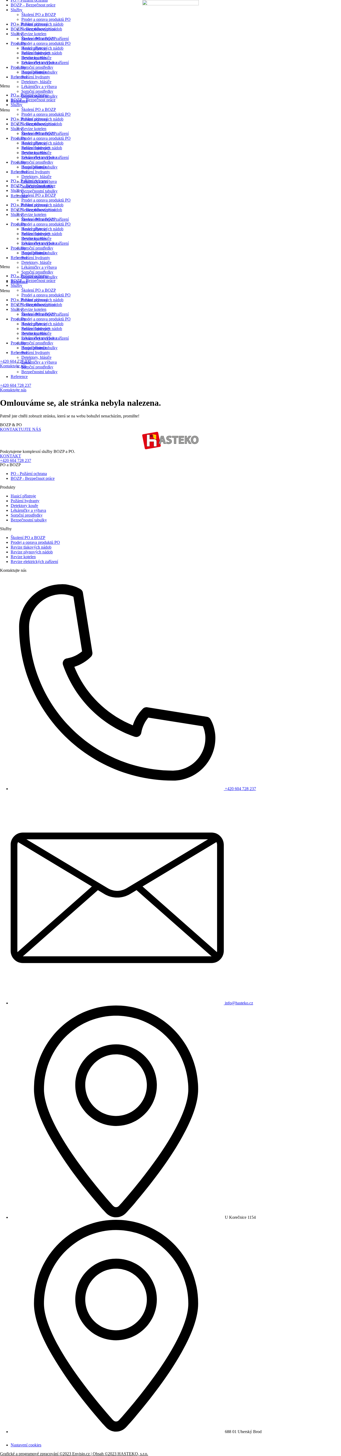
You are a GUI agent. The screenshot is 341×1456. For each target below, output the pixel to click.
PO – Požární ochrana (29, 95)
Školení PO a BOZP (38, 14)
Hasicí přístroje (34, 48)
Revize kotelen (33, 33)
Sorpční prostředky (37, 67)
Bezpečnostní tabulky (39, 371)
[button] (170, 86)
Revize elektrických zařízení (45, 38)
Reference (19, 376)
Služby (16, 9)
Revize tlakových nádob (41, 29)
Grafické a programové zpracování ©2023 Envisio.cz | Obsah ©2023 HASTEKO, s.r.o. (74, 1453)
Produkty (18, 43)
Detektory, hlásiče (36, 57)
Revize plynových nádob (42, 24)
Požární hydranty (35, 53)
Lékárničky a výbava (39, 62)
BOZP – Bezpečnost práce (33, 5)
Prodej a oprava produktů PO (46, 19)
